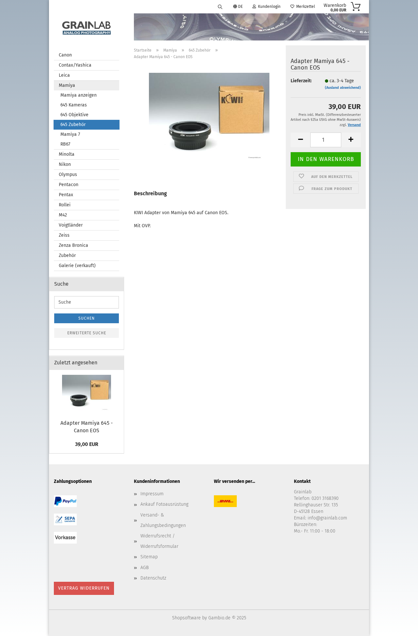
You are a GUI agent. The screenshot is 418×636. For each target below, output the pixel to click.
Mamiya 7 (70, 134)
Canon (65, 55)
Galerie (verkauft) (77, 265)
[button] (300, 140)
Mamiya (67, 85)
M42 (63, 215)
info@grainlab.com (327, 518)
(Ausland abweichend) (343, 88)
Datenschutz (153, 578)
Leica (64, 75)
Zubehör (67, 255)
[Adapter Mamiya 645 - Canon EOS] (209, 116)
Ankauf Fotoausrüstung (164, 504)
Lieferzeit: (301, 81)
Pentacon (68, 184)
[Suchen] (220, 6)
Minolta (66, 154)
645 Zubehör (73, 124)
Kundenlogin (268, 6)
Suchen (86, 318)
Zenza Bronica (73, 245)
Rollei (65, 205)
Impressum (152, 494)
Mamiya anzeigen (78, 95)
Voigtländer (71, 225)
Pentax (66, 195)
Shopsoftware (186, 618)
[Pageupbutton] (400, 626)
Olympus (68, 174)
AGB (144, 567)
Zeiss (64, 235)
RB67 (65, 144)
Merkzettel (304, 6)
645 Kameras (73, 105)
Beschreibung (150, 193)
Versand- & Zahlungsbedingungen (163, 520)
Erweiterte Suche (86, 333)
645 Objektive (74, 115)
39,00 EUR (86, 444)
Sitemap (149, 557)
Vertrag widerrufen (84, 588)
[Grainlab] (86, 26)
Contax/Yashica (75, 65)
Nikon (65, 164)
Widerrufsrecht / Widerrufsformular (159, 541)
